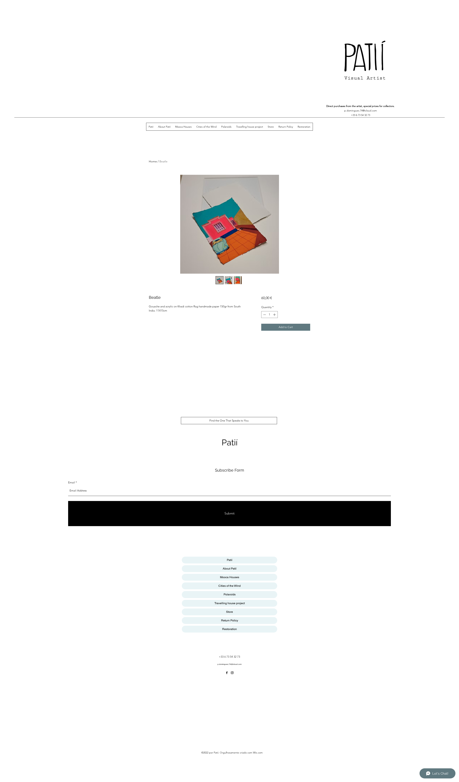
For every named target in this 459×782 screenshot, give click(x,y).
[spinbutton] (269, 314)
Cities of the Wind (229, 585)
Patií (230, 442)
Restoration (229, 629)
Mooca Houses (229, 577)
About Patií (229, 568)
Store (229, 612)
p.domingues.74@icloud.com (360, 110)
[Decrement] (264, 314)
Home (153, 161)
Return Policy (229, 620)
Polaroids (230, 594)
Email (71, 482)
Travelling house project (229, 603)
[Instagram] (232, 673)
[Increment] (274, 314)
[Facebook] (227, 673)
